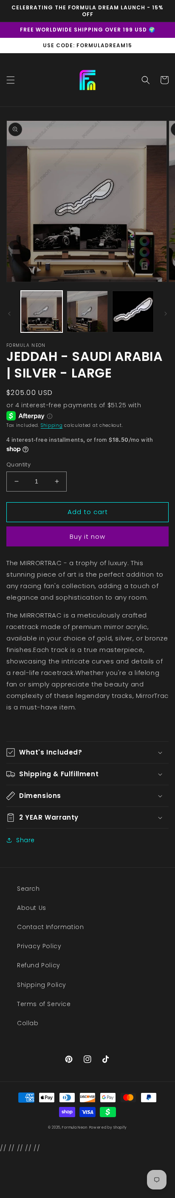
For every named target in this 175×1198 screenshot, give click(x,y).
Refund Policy (38, 965)
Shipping (52, 425)
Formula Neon (74, 1127)
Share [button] (25, 840)
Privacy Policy (39, 946)
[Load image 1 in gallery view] (41, 311)
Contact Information (50, 927)
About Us (31, 908)
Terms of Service (44, 1004)
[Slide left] (9, 313)
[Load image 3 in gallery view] (133, 311)
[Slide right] (165, 313)
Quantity (18, 464)
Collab (28, 1023)
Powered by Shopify (108, 1127)
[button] (10, 80)
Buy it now (87, 536)
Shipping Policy (41, 985)
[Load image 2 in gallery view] (87, 311)
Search (28, 888)
